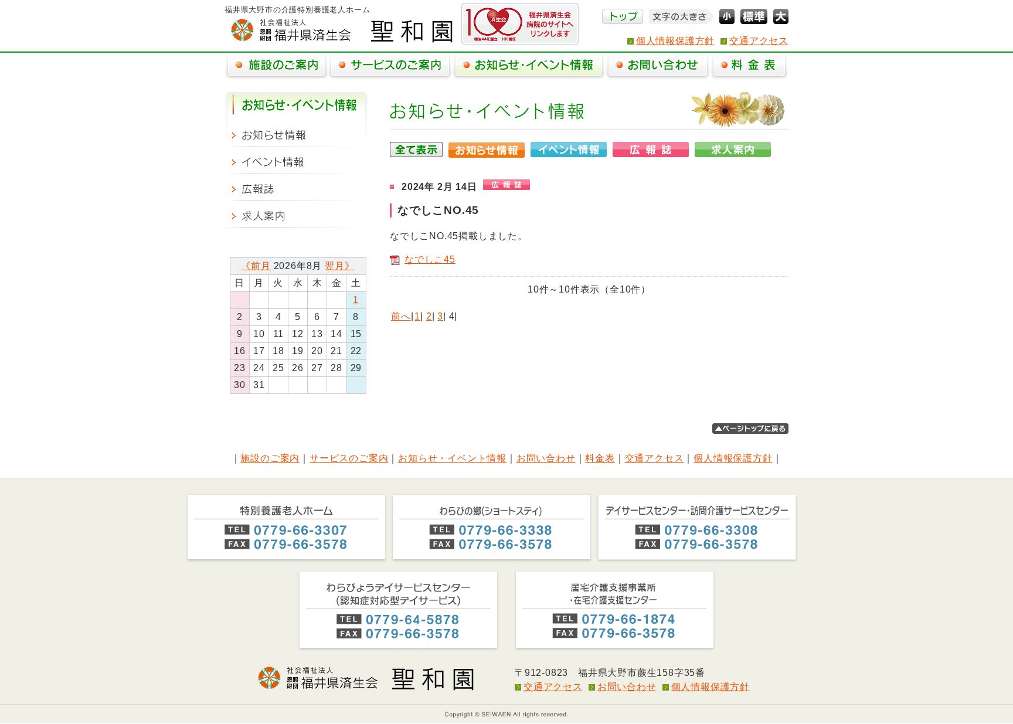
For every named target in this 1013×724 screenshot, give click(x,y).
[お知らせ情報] (296, 133)
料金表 (599, 458)
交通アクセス (758, 41)
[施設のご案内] (276, 66)
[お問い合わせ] (658, 66)
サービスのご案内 (349, 458)
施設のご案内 (270, 458)
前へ (401, 316)
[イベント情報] (296, 160)
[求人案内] (296, 214)
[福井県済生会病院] (520, 24)
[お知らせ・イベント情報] (529, 66)
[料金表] (749, 66)
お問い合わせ (546, 458)
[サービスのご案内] (390, 66)
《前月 (255, 266)
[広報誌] (296, 187)
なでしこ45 (429, 259)
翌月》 (339, 266)
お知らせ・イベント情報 (452, 458)
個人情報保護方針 (675, 41)
